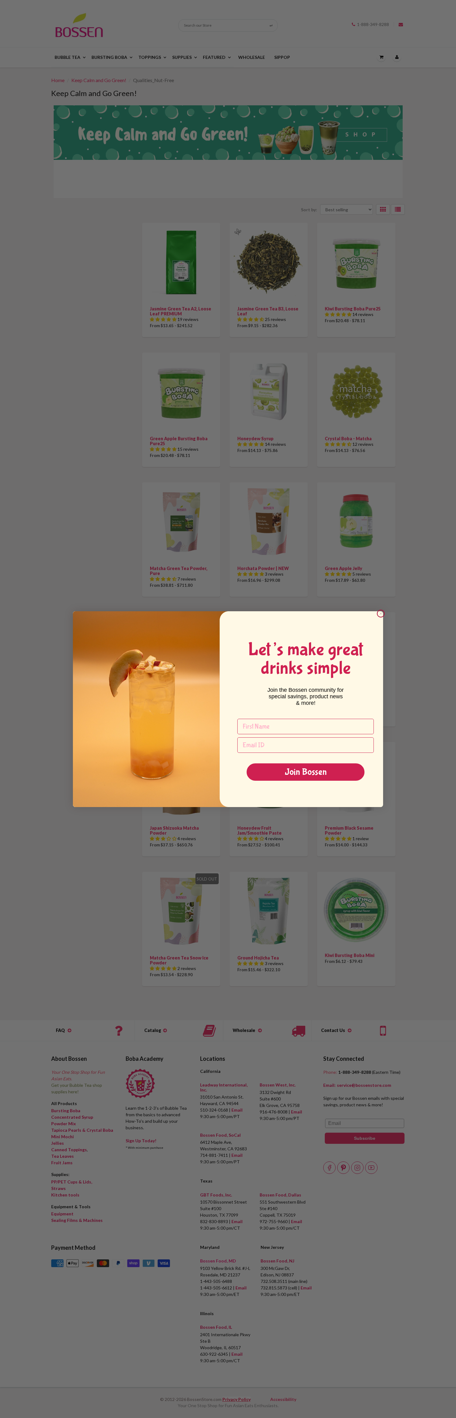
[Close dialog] (380, 613)
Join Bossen (306, 771)
